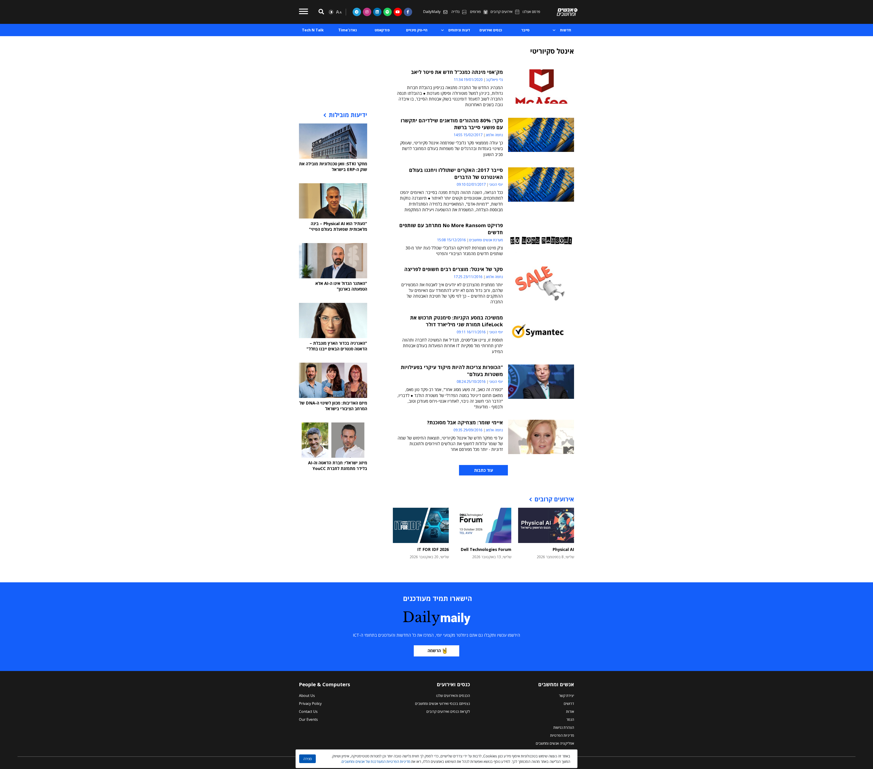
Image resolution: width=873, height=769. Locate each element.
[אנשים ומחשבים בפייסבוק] (408, 11)
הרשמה (434, 650)
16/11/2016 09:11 (471, 331)
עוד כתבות (483, 470)
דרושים (569, 703)
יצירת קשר (566, 695)
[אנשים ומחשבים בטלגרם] (357, 11)
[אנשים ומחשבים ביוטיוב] (398, 11)
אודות (570, 711)
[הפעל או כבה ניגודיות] (331, 12)
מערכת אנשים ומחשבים (486, 240)
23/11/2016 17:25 (468, 276)
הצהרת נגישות (563, 727)
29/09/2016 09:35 (468, 429)
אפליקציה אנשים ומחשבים (555, 743)
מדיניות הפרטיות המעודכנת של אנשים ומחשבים (375, 761)
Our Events (308, 719)
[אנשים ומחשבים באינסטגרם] (367, 11)
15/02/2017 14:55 (468, 134)
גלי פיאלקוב (494, 79)
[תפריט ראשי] (303, 12)
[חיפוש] (320, 12)
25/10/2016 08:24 (471, 381)
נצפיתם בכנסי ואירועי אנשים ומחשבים (442, 703)
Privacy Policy (310, 703)
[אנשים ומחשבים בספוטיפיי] (387, 11)
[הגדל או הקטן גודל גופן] (338, 12)
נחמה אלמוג (494, 135)
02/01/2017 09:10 (471, 184)
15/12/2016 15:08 (451, 239)
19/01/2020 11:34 (468, 79)
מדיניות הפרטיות (562, 735)
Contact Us (308, 711)
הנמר (570, 719)
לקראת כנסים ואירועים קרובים (448, 711)
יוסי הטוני (496, 184)
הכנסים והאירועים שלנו (453, 695)
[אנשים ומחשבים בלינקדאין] (377, 11)
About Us (307, 695)
